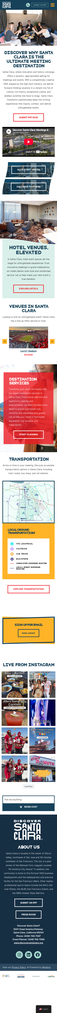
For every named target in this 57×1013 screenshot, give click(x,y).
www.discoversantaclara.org (28, 942)
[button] (4, 341)
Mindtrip (46, 967)
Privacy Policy (19, 967)
